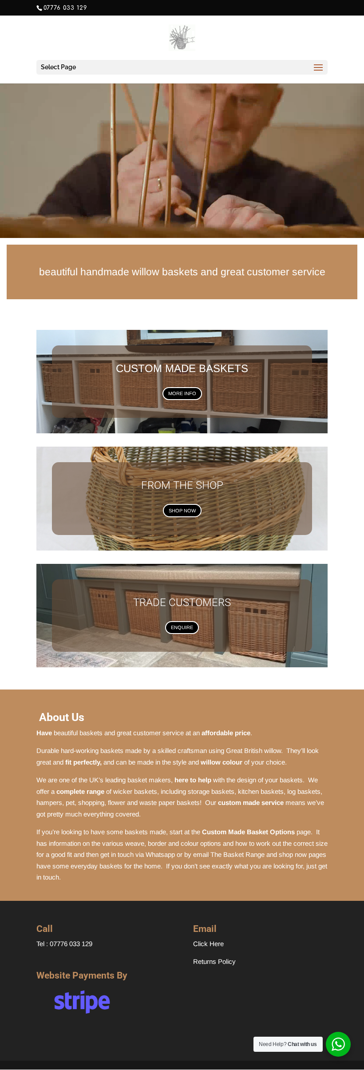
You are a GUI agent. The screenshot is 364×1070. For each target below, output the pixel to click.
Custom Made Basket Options (248, 832)
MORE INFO (182, 393)
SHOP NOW (182, 510)
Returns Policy (214, 961)
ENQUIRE (182, 627)
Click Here (208, 943)
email (201, 854)
